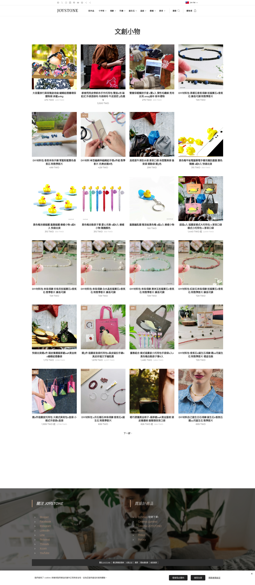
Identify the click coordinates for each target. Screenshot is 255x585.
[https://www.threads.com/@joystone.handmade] (86, 2)
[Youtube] (78, 2)
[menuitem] (92, 10)
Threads (44, 544)
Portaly (142, 539)
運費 (136, 562)
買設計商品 (144, 503)
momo (142, 530)
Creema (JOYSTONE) (150, 525)
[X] (62, 2)
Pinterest (45, 539)
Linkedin (45, 530)
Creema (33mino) (147, 521)
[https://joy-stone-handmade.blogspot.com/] (90, 2)
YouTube (44, 552)
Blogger (44, 517)
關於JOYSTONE (104, 562)
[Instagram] (66, 2)
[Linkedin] (70, 2)
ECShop (142, 517)
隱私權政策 (144, 562)
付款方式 (129, 562)
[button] (176, 10)
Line (42, 535)
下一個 (126, 433)
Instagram (45, 525)
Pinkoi (141, 535)
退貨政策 (153, 562)
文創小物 (127, 31)
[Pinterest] (82, 2)
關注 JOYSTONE (49, 503)
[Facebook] (58, 2)
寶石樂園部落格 (118, 562)
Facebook (45, 521)
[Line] (74, 2)
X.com (43, 548)
